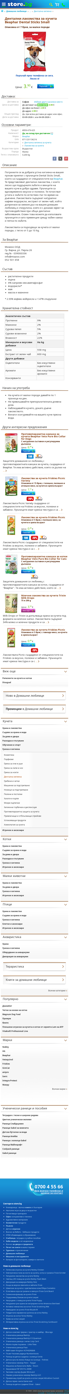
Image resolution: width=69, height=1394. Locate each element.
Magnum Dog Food (11, 1014)
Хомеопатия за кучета (14, 824)
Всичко (19, 1244)
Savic (4, 1076)
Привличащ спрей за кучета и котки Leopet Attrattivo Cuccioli (32, 1378)
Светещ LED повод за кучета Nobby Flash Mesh (26, 1279)
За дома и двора (10, 736)
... (30, 11)
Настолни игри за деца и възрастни (21, 1210)
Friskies (6, 1063)
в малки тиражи (20, 1247)
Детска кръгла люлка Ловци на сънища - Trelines (27, 1359)
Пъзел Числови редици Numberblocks (22, 1353)
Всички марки (58, 1089)
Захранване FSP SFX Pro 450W (18, 1369)
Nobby (5, 1047)
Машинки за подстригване (17, 785)
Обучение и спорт (11, 745)
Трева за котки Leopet (15, 1319)
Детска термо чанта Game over (19, 1381)
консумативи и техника (19, 1216)
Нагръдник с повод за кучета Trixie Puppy (24, 1300)
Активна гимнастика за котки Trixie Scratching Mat (27, 1306)
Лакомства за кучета (34, 145)
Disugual (6, 682)
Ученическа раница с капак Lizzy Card (22, 1341)
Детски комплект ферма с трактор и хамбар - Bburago (29, 1332)
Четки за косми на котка (14, 1010)
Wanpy (5, 1084)
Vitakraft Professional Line (15, 1031)
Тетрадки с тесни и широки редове (20, 1115)
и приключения (17, 1250)
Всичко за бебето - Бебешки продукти (22, 1232)
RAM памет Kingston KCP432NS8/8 (20, 1350)
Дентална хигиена (43, 11)
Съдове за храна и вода (14, 732)
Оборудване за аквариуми (16, 952)
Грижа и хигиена (11, 749)
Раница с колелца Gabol (14, 1140)
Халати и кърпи (11, 798)
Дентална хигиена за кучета (37, 142)
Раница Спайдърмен (13, 1123)
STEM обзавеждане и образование (21, 1235)
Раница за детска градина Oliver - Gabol (23, 1384)
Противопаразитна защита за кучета (21, 811)
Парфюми (8, 759)
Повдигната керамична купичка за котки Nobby (27, 1312)
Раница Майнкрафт (12, 1144)
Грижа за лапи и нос (13, 768)
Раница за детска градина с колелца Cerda (24, 1356)
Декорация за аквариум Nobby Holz (21, 1282)
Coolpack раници (10, 1149)
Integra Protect (9, 1080)
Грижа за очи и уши (13, 763)
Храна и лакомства (12, 728)
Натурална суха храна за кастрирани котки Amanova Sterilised (33, 1303)
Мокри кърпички (12, 803)
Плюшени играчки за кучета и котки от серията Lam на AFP (32, 1027)
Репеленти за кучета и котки (17, 678)
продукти (16, 1222)
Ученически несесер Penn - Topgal (21, 1363)
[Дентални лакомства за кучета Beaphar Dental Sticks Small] (34, 52)
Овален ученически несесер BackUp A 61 (23, 1375)
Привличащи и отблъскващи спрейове (22, 816)
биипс (5, 1022)
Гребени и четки (12, 781)
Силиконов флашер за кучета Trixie (21, 1294)
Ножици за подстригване (16, 789)
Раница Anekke (9, 1136)
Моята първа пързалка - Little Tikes (21, 1344)
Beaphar (26, 136)
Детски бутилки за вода (14, 1132)
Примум (6, 1018)
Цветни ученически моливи (16, 1119)
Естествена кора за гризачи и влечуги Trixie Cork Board (30, 1291)
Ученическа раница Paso (17, 1347)
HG (3, 1051)
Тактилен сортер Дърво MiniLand (20, 1372)
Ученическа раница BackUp (18, 1335)
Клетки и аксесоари (12, 923)
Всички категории (56, 990)
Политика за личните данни (57, 1393)
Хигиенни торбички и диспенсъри (20, 807)
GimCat (6, 1068)
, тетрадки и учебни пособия (23, 1238)
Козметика (9, 755)
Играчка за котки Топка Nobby (19, 1316)
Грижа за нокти (11, 772)
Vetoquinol (7, 1059)
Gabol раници (9, 1153)
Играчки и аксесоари (13, 830)
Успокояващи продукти (15, 820)
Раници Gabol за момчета (15, 1128)
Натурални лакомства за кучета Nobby (22, 1276)
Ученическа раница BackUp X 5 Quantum (23, 1338)
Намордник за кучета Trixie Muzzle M (22, 1309)
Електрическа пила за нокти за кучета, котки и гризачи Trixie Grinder (36, 1273)
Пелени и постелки (13, 794)
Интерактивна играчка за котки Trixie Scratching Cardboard (31, 1322)
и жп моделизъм (19, 1241)
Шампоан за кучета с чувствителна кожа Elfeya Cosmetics (30, 1288)
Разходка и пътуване (13, 740)
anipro (5, 1072)
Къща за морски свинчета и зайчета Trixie (24, 1285)
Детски (13, 1229)
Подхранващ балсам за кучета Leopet (22, 1297)
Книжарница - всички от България (24, 1207)
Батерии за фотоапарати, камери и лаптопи (25, 1259)
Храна (5, 944)
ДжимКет (7, 1006)
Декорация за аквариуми (15, 956)
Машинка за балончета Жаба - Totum (22, 1366)
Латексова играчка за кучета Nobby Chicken (25, 1269)
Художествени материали (17, 1219)
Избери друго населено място (48, 101)
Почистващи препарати (16, 1213)
